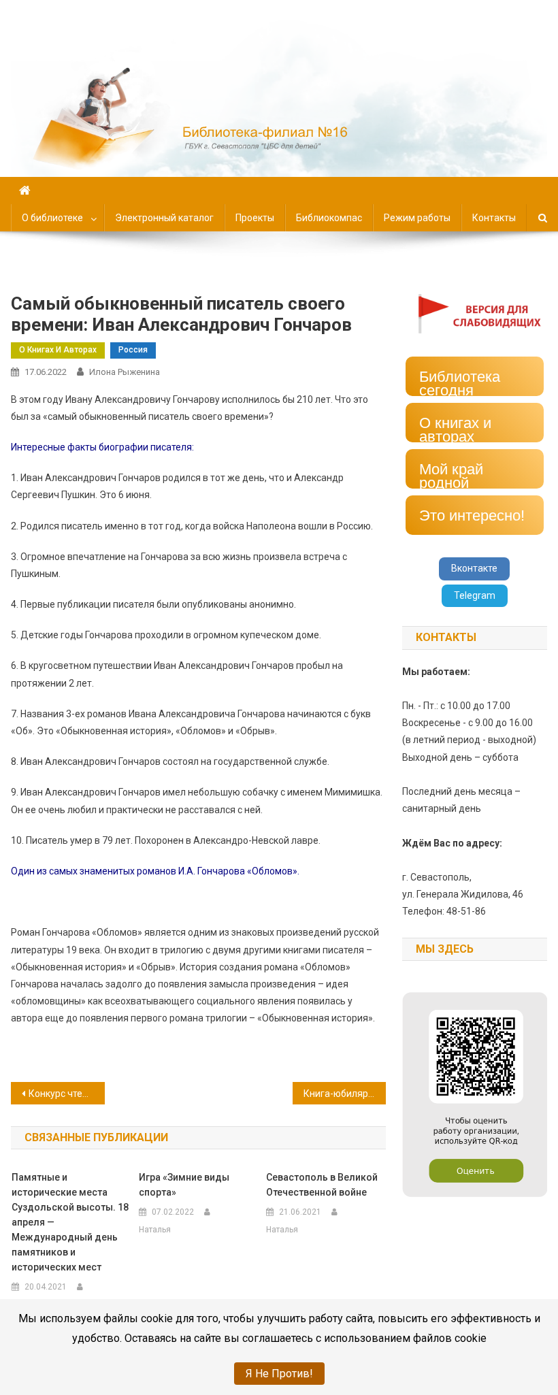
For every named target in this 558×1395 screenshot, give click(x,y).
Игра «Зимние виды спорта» (184, 1185)
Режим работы (417, 217)
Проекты (254, 217)
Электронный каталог (164, 217)
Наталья (155, 1229)
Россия (133, 350)
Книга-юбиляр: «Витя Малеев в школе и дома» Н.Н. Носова (345, 1093)
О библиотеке (52, 217)
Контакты (494, 217)
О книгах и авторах (58, 350)
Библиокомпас (329, 217)
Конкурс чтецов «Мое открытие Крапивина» (67, 1093)
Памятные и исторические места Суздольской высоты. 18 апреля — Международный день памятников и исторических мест (70, 1222)
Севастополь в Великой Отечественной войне (322, 1185)
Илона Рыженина (124, 372)
